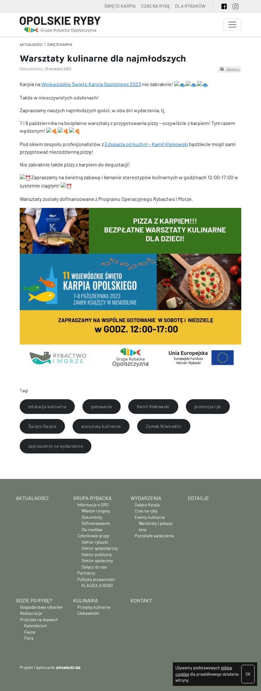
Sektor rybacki (94, 542)
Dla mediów (91, 529)
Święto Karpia (59, 44)
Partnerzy (86, 573)
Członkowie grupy (93, 535)
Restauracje (31, 613)
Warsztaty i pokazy (156, 523)
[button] (47, 406)
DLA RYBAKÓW (190, 6)
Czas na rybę (146, 510)
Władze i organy (95, 510)
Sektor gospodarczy (99, 548)
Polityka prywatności (96, 579)
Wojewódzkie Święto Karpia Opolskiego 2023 (91, 84)
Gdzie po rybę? (34, 600)
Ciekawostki (88, 613)
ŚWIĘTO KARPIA (120, 6)
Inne (142, 529)
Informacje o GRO (93, 504)
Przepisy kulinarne (93, 607)
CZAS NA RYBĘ (155, 6)
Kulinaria (85, 600)
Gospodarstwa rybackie (41, 607)
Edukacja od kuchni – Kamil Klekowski (146, 144)
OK (247, 674)
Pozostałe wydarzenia (154, 535)
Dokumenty (91, 517)
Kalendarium (35, 625)
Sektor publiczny (96, 554)
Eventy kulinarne (150, 517)
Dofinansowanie (95, 523)
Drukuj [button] (232, 69)
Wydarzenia (145, 498)
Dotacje (198, 498)
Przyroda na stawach (39, 619)
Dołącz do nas (94, 567)
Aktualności (31, 44)
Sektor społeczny (97, 560)
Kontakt (141, 600)
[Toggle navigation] (232, 24)
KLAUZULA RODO (97, 585)
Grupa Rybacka (92, 498)
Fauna (29, 632)
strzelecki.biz (68, 667)
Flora (28, 638)
